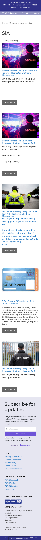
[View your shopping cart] (27, 13)
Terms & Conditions (13, 460)
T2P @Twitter (10, 483)
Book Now (9, 102)
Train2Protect (10, 13)
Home (5, 23)
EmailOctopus (25, 445)
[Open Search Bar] (22, 13)
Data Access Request (13, 469)
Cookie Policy (10, 466)
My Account (25, 7)
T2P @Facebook (11, 480)
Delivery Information (13, 457)
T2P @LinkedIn (11, 486)
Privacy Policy (10, 463)
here (4, 245)
